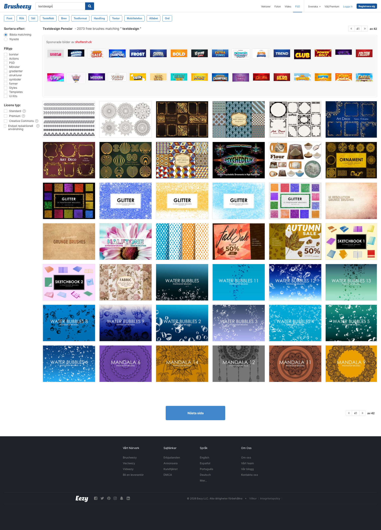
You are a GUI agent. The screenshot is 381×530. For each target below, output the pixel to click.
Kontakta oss (249, 474)
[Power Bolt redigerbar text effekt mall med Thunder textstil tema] (323, 53)
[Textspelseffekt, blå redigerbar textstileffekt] (158, 53)
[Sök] (89, 6)
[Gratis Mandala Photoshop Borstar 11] (295, 363)
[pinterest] (108, 498)
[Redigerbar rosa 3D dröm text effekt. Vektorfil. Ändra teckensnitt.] (55, 53)
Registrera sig (367, 6)
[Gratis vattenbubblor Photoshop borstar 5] (351, 323)
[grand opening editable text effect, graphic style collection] (76, 53)
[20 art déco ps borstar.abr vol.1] (182, 119)
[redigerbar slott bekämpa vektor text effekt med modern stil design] (364, 77)
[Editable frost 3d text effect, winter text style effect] (138, 53)
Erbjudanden (172, 457)
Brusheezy (130, 457)
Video (288, 6)
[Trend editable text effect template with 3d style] (282, 53)
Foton (277, 6)
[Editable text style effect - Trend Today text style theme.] (117, 76)
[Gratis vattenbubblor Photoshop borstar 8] (69, 323)
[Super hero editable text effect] (282, 77)
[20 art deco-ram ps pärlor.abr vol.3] (351, 119)
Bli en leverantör (133, 474)
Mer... (203, 480)
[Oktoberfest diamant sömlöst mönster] (182, 241)
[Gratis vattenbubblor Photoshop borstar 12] (295, 282)
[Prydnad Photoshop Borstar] (351, 160)
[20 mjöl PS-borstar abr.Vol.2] (295, 160)
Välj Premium (332, 6)
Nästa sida (196, 413)
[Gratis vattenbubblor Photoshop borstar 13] (351, 282)
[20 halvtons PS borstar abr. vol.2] (125, 241)
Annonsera (171, 463)
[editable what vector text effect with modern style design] (199, 77)
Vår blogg (247, 469)
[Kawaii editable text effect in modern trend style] (240, 53)
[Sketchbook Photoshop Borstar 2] (69, 282)
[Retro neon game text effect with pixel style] (343, 52)
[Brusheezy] (17, 7)
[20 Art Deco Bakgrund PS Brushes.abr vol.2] (238, 119)
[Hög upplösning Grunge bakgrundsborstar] (351, 200)
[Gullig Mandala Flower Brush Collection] (125, 119)
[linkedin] (128, 498)
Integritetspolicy (270, 498)
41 (358, 28)
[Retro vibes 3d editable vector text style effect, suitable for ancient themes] (179, 77)
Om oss (246, 457)
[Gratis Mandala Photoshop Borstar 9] (351, 363)
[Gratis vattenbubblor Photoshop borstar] (182, 282)
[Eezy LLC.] (82, 498)
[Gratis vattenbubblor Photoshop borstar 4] (295, 323)
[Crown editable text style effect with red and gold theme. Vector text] (261, 77)
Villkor (253, 498)
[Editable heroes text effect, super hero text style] (364, 53)
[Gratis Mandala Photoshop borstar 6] (125, 363)
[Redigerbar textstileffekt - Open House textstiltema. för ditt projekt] (158, 76)
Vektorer (265, 6)
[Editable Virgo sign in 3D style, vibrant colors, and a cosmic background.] (55, 77)
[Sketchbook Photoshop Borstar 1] (351, 241)
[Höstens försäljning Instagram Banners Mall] (295, 241)
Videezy (128, 469)
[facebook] (95, 498)
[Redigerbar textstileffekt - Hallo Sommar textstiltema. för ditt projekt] (302, 76)
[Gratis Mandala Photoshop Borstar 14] (182, 363)
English (204, 457)
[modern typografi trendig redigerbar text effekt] (96, 76)
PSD (297, 6)
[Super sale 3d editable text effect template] (96, 53)
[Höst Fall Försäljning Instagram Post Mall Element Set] (238, 241)
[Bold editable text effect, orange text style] (179, 53)
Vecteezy (129, 463)
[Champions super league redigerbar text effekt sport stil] (117, 53)
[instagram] (115, 498)
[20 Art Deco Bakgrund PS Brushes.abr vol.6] (182, 160)
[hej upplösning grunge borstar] (69, 241)
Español (205, 463)
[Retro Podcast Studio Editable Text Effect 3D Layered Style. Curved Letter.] (76, 78)
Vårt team (247, 463)
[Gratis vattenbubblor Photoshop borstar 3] (238, 323)
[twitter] (102, 498)
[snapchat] (121, 498)
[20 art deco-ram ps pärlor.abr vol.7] (295, 119)
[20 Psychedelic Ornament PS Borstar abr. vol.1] (238, 160)
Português (206, 469)
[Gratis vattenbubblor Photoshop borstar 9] (125, 323)
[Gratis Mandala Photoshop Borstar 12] (238, 363)
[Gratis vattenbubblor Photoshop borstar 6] (69, 363)
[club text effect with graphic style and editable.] (302, 54)
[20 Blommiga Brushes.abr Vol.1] (125, 282)
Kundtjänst (171, 469)
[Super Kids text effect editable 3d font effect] (323, 77)
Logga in (348, 6)
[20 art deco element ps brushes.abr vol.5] (125, 160)
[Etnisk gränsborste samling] (69, 119)
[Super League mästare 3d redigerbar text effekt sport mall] (220, 77)
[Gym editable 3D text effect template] (199, 53)
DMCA (168, 474)
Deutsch (205, 474)
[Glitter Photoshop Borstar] (69, 200)
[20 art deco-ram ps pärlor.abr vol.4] (69, 160)
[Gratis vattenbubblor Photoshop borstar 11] (238, 282)
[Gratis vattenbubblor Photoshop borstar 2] (182, 323)
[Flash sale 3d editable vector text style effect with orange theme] (343, 77)
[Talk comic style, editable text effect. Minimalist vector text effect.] (138, 77)
